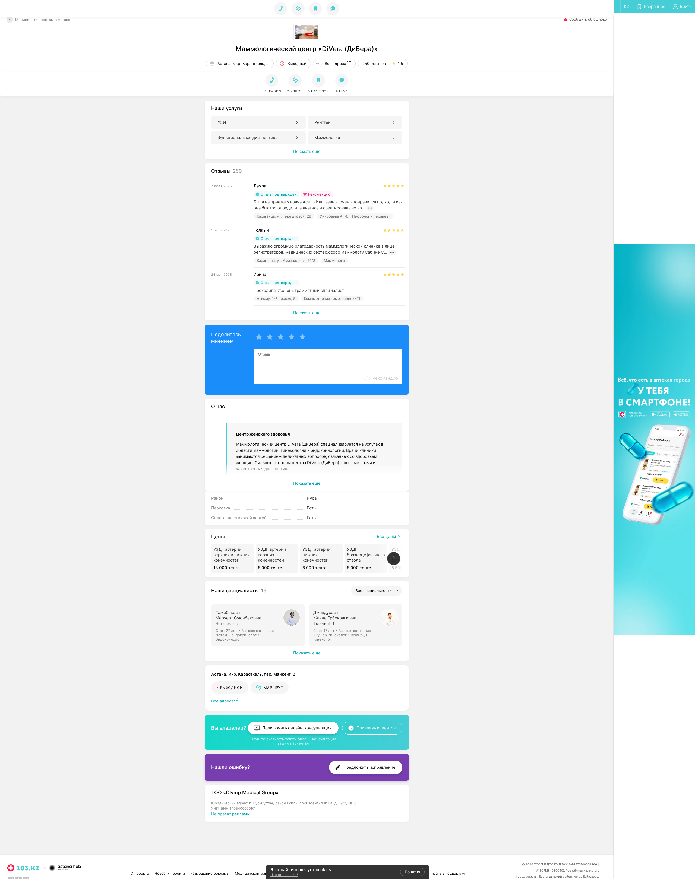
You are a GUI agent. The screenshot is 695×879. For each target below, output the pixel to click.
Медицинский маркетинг (257, 873)
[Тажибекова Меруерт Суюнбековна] (258, 624)
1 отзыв (319, 623)
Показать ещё (307, 151)
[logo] (23, 868)
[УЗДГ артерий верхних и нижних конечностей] (232, 558)
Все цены (386, 536)
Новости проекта (169, 873)
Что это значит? (284, 874)
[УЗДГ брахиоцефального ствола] (366, 558)
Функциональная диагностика (247, 137)
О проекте (140, 873)
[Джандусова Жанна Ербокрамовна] (356, 624)
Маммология (327, 137)
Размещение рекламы (209, 873)
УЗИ (222, 122)
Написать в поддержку (445, 873)
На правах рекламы (230, 814)
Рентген (322, 122)
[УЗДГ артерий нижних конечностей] (321, 558)
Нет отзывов (227, 623)
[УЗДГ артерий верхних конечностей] (277, 558)
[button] (295, 83)
